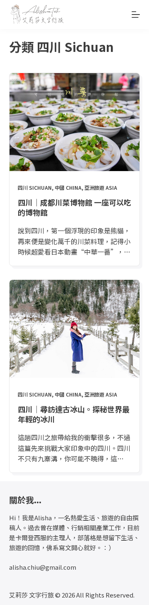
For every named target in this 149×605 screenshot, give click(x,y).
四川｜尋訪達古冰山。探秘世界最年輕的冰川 (74, 414)
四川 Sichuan (35, 187)
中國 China (68, 187)
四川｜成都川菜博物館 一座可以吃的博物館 (74, 207)
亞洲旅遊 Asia (100, 187)
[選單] (136, 14)
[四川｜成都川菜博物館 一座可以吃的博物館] (75, 122)
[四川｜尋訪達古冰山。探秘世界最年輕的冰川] (75, 329)
